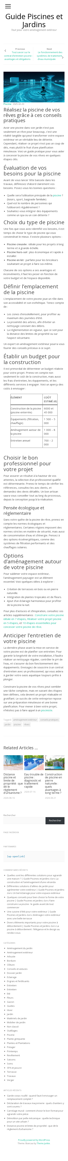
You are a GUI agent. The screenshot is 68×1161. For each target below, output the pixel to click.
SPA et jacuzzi (14, 1067)
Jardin (10, 1014)
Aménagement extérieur (20, 952)
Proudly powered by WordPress (34, 1140)
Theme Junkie (43, 1143)
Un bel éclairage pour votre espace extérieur (36, 893)
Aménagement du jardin (19, 948)
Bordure (11, 960)
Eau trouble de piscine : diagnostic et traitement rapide (33, 780)
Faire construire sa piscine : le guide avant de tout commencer (31, 904)
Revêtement (13, 1055)
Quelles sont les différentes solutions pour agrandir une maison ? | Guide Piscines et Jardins (34, 877)
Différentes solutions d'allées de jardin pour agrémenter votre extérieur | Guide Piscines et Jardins (35, 888)
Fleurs (10, 997)
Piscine (7, 104)
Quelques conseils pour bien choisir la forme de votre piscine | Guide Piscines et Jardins (35, 899)
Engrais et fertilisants (18, 981)
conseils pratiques (49, 719)
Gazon (10, 1001)
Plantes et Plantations (18, 1043)
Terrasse (12, 1071)
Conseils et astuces (17, 968)
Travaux (11, 1076)
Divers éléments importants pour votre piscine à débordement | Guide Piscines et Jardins (32, 924)
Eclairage (12, 977)
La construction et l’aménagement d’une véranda (32, 880)
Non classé (13, 1026)
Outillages (12, 1030)
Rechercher (9, 815)
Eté (8, 993)
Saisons (11, 1059)
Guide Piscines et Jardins (34, 20)
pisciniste (46, 710)
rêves (26, 724)
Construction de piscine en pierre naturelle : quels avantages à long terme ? (53, 783)
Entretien (12, 985)
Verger (10, 1080)
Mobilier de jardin (16, 1022)
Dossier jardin (14, 973)
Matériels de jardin (17, 1018)
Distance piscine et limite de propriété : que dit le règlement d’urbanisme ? (13, 783)
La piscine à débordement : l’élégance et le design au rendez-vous (33, 929)
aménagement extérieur (25, 719)
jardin (7, 724)
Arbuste (11, 956)
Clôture (11, 964)
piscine (57, 195)
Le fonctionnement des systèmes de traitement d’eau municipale (49, 56)
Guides (11, 1005)
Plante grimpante (16, 1038)
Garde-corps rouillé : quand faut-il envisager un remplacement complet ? (32, 1097)
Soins (10, 1063)
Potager (11, 1047)
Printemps (12, 1051)
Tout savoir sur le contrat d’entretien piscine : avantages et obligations (18, 56)
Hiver (10, 1010)
